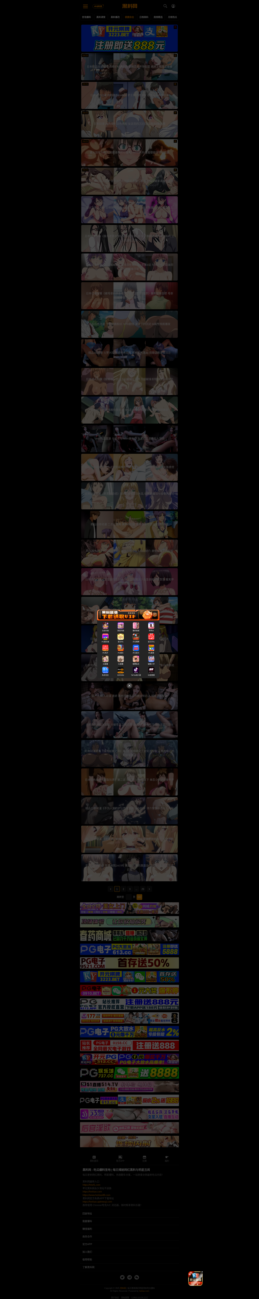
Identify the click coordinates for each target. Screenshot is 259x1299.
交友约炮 (105, 631)
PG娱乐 (121, 653)
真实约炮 (120, 631)
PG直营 (151, 653)
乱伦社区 (105, 675)
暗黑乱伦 (136, 664)
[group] (195, 1278)
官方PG (121, 642)
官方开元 (151, 642)
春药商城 (136, 631)
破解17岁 (151, 664)
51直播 (120, 664)
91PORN (120, 675)
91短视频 (151, 675)
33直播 (105, 664)
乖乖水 (151, 631)
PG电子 (105, 653)
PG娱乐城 (105, 642)
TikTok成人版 (136, 675)
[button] (192, 1284)
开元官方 (136, 653)
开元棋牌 (136, 642)
